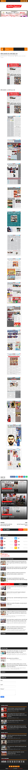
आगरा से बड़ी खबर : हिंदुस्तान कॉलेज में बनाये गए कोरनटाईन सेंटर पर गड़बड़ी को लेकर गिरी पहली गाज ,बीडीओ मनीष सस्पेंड (17, 726)
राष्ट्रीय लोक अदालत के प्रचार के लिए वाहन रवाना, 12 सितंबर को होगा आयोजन (17, 587)
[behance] (26, 1)
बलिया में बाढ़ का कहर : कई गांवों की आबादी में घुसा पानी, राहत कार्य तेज (17, 598)
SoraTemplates (10, 768)
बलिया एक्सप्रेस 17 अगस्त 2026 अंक (8, 503)
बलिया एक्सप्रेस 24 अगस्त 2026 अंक (8, 490)
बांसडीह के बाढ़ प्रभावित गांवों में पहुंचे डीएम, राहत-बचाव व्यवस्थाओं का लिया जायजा (17, 603)
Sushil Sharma (19, 768)
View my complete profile (5, 556)
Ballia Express (5, 554)
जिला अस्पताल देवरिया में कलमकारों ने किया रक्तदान (15, 720)
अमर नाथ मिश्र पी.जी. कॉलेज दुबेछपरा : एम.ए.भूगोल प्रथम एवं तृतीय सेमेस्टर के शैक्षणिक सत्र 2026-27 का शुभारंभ (16, 651)
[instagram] (25, 1)
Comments (21, 584)
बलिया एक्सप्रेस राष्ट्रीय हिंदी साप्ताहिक (7, 488)
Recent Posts (7, 584)
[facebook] (21, 1)
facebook (20, 529)
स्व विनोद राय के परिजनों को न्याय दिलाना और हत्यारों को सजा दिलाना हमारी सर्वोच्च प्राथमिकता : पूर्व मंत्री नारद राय (16, 573)
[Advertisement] (14, 33)
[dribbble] (13, 766)
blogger (25, 529)
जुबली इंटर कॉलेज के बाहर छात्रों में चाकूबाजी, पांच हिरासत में (16, 592)
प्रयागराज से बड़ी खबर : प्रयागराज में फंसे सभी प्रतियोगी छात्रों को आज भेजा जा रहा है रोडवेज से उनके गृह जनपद (16, 709)
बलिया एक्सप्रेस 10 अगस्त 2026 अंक (8, 516)
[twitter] (23, 1)
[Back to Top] (19, 766)
